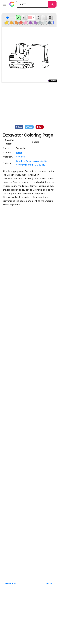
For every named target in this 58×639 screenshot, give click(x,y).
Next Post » (50, 583)
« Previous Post (10, 583)
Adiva (19, 152)
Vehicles (20, 156)
